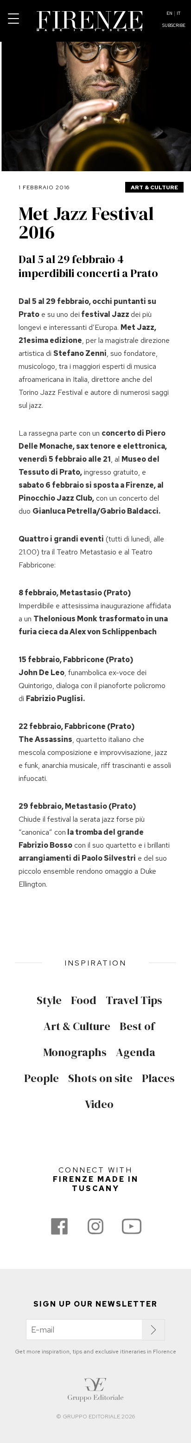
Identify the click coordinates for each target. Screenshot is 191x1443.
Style (49, 1000)
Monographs (75, 1052)
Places (158, 1078)
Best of (137, 1026)
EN (169, 13)
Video (99, 1104)
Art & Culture (154, 187)
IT (178, 13)
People (41, 1078)
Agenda (135, 1052)
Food (83, 1000)
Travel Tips (134, 1000)
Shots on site (100, 1078)
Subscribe (173, 25)
